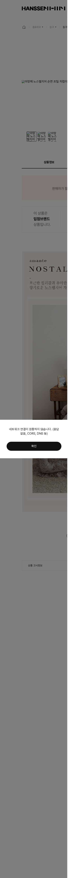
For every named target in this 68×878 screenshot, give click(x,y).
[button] (34, 446)
